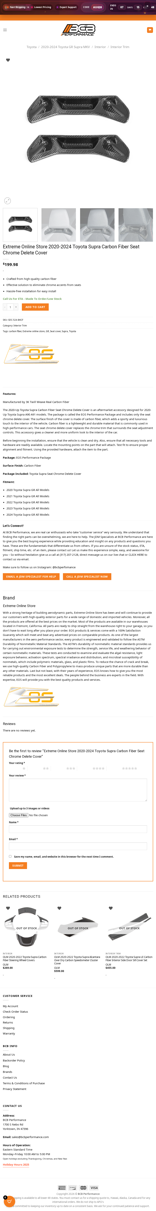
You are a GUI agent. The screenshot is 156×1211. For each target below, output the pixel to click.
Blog (6, 1066)
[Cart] (150, 30)
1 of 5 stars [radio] (14, 768)
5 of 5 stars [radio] (114, 768)
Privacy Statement (14, 1089)
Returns (8, 1022)
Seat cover (55, 331)
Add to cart (35, 307)
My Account (10, 1006)
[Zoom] (7, 200)
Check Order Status (15, 1011)
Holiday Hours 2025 (16, 1164)
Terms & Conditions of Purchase (24, 1083)
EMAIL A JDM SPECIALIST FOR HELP (31, 576)
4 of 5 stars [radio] (84, 768)
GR (47, 331)
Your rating (17, 763)
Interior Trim (120, 47)
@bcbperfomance (64, 567)
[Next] (145, 130)
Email (13, 839)
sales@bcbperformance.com (30, 1137)
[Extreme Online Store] (31, 354)
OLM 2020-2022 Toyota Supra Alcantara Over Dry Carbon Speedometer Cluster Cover (77, 960)
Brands (7, 1072)
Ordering (9, 1017)
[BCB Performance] (78, 30)
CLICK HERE (136, 554)
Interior (100, 47)
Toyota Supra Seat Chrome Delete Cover (55, 474)
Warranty (9, 1033)
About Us (9, 1054)
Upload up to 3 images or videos (29, 808)
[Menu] (5, 29)
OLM (57, 968)
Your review (17, 775)
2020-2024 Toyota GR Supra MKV (65, 47)
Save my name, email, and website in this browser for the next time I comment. (64, 856)
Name (13, 822)
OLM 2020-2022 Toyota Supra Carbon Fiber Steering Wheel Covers (24, 958)
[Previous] (10, 130)
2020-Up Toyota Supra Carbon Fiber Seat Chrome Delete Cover (49, 410)
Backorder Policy (14, 1060)
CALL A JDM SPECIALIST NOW (87, 576)
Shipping (8, 1028)
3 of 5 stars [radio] (58, 768)
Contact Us (10, 1077)
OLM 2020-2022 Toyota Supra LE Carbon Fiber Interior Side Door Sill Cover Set (129, 958)
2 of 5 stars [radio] (35, 768)
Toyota (32, 47)
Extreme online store (34, 331)
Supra (65, 331)
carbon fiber (15, 331)
